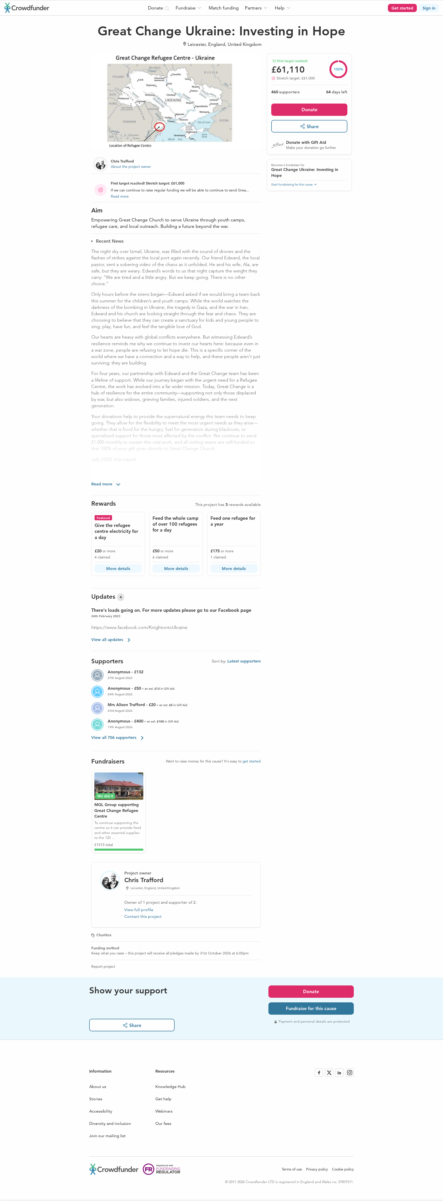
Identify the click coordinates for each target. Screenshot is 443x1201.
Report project (103, 966)
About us (97, 1086)
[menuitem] (189, 8)
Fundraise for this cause (311, 1008)
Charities (103, 935)
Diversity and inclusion (110, 1123)
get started (252, 761)
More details (118, 568)
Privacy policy (317, 1169)
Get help (163, 1098)
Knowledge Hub (170, 1086)
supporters (285, 91)
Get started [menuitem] (402, 8)
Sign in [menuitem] (428, 8)
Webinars (164, 1111)
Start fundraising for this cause (292, 184)
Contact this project (143, 916)
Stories (95, 1098)
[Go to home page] (26, 8)
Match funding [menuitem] (224, 8)
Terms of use (292, 1169)
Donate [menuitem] (156, 8)
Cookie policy (343, 1169)
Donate (309, 109)
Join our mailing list (107, 1135)
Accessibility (100, 1111)
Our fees (163, 1123)
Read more (120, 196)
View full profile (138, 909)
